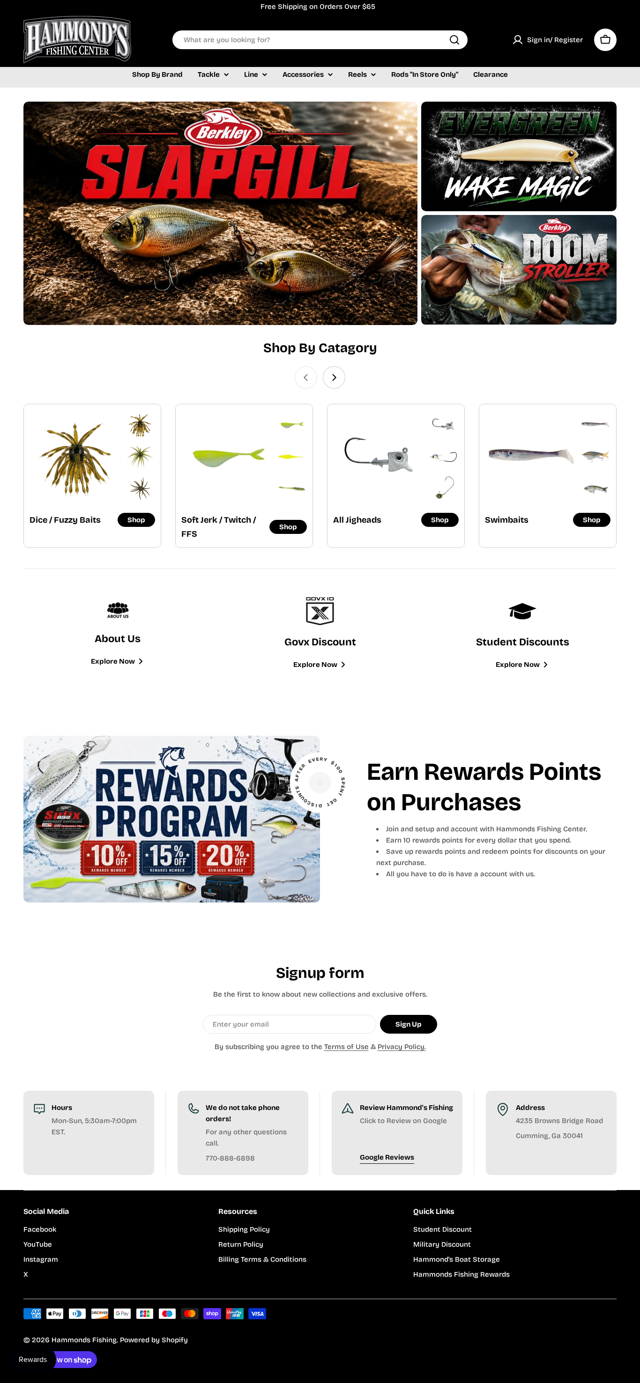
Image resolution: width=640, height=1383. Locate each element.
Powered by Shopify (154, 1340)
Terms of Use (346, 1047)
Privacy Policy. (402, 1047)
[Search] (454, 39)
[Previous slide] (306, 377)
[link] (140, 425)
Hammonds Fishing (84, 1340)
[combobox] (320, 39)
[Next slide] (334, 377)
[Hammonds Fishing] (220, 213)
